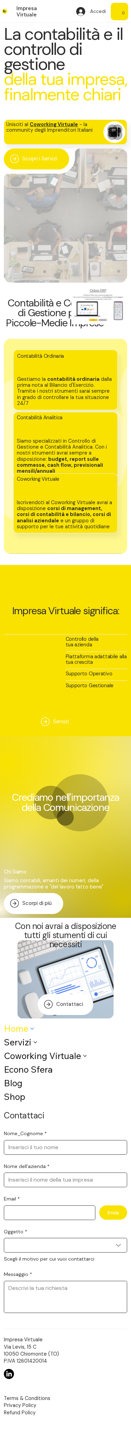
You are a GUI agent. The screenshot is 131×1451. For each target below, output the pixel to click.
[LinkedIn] (9, 1374)
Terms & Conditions (27, 1398)
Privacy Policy (20, 1405)
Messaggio (18, 1274)
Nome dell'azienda (27, 1166)
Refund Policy (20, 1412)
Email (12, 1199)
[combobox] (65, 1245)
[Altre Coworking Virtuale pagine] (85, 1056)
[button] (123, 11)
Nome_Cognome (25, 1133)
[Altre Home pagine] (32, 1028)
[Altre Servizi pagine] (35, 1042)
